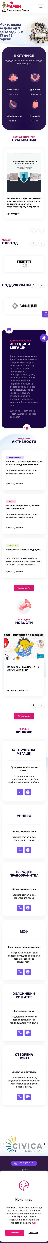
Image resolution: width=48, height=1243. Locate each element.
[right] (42, 705)
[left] (34, 705)
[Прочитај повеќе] (25, 664)
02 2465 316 (26, 1163)
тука (34, 1222)
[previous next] (24, 264)
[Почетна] (15, 6)
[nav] (34, 229)
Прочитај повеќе (14, 483)
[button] (3, 30)
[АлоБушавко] (13, 110)
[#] (24, 264)
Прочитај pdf (13, 213)
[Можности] (13, 83)
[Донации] (35, 83)
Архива (25, 1169)
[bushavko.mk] (35, 110)
